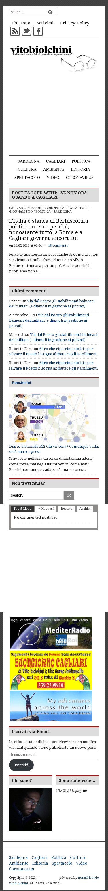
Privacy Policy (74, 23)
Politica (81, 161)
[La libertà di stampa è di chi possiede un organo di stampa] (54, 58)
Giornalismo (21, 211)
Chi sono (21, 23)
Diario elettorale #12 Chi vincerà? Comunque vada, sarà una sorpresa (54, 449)
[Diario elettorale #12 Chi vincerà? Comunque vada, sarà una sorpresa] (52, 418)
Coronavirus (80, 177)
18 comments (58, 245)
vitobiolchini (18, 883)
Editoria (80, 169)
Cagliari (55, 161)
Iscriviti (21, 765)
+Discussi (46, 509)
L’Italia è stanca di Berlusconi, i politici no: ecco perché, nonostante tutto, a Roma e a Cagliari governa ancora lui (48, 229)
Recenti (66, 509)
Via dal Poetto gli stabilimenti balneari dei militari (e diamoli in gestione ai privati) (49, 320)
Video (53, 177)
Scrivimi (45, 23)
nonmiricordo (88, 878)
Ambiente (53, 169)
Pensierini (21, 382)
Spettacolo (27, 177)
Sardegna (28, 161)
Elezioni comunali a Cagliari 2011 (58, 208)
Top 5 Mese (22, 509)
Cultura (27, 169)
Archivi (84, 509)
